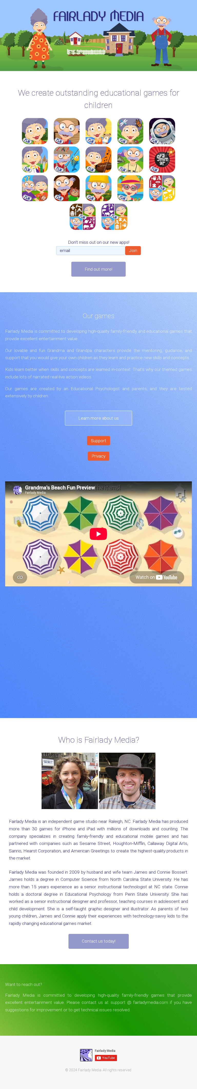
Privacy (98, 456)
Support (98, 440)
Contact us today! (98, 941)
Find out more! (98, 269)
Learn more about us (98, 418)
